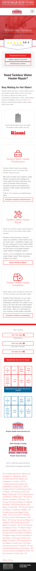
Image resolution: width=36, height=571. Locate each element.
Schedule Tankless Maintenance (18, 199)
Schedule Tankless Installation (18, 315)
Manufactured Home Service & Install (18, 389)
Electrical (22, 381)
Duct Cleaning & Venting (8, 381)
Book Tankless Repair (18, 262)
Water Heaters (22, 371)
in (15, 479)
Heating (8, 371)
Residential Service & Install (18, 360)
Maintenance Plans (18, 63)
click (29, 100)
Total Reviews (18, 45)
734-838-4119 (17, 352)
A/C (15, 370)
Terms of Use (7, 560)
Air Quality (28, 370)
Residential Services (18, 55)
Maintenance (28, 381)
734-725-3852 (9, 3)
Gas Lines (15, 380)
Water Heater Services (18, 59)
